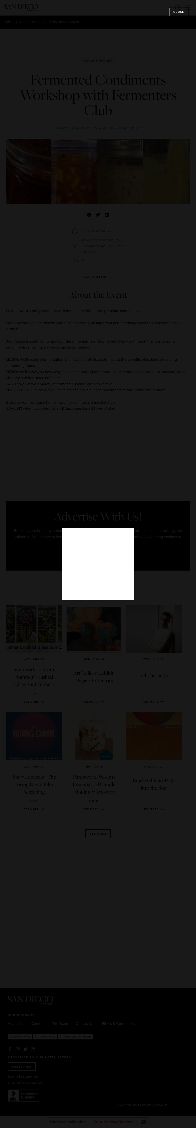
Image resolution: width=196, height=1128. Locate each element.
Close (178, 12)
